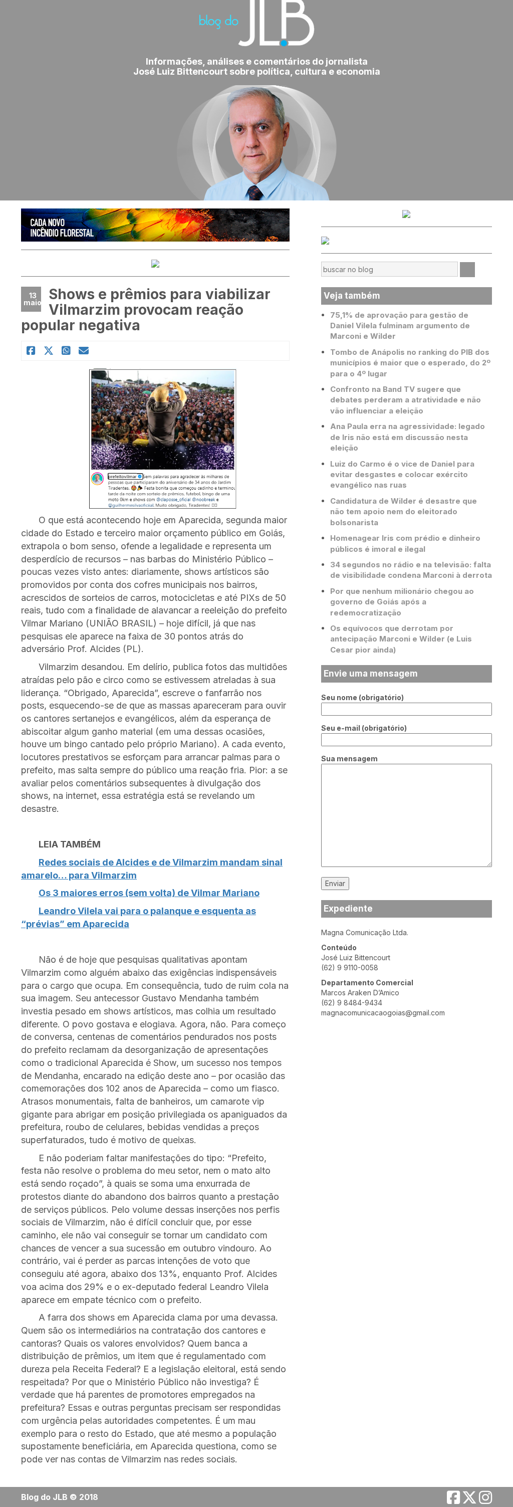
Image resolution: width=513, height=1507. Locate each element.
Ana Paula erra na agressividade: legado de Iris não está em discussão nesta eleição (407, 437)
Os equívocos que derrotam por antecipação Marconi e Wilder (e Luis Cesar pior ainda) (401, 639)
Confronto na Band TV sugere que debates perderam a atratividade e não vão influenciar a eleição (405, 399)
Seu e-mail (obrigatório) (364, 728)
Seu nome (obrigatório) (362, 697)
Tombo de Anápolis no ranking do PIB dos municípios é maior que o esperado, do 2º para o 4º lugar (410, 362)
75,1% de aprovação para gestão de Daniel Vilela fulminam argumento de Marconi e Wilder (400, 325)
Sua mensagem (349, 758)
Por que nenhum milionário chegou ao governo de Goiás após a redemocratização (402, 601)
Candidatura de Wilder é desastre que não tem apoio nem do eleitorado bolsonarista (403, 511)
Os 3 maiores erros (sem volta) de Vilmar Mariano (149, 893)
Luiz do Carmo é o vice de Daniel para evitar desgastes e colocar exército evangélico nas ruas (402, 474)
